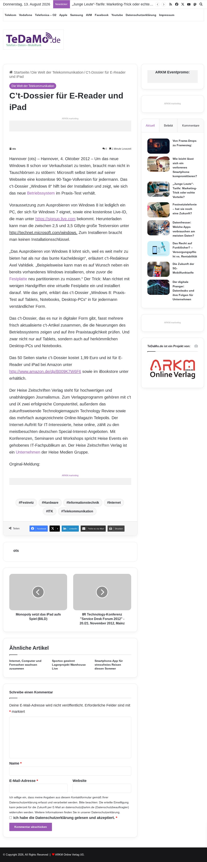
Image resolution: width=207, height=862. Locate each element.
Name (15, 763)
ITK (50, 511)
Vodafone (25, 15)
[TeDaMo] (33, 40)
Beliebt (168, 125)
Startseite (21, 72)
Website (80, 781)
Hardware (51, 502)
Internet (115, 502)
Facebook (102, 15)
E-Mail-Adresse (23, 781)
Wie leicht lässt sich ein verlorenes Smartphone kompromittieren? (185, 167)
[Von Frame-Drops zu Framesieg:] (158, 146)
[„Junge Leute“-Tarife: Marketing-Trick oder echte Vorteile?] (158, 189)
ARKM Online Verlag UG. (70, 854)
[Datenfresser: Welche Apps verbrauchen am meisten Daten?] (158, 227)
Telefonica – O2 (45, 15)
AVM (89, 15)
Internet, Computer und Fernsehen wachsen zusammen (25, 664)
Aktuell (150, 125)
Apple (63, 15)
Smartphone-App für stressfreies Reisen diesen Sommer (109, 664)
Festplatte (18, 279)
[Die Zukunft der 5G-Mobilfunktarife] (158, 269)
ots (14, 148)
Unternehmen (28, 452)
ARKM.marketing (70, 118)
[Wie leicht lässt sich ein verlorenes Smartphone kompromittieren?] (158, 164)
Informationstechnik (83, 502)
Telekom (10, 15)
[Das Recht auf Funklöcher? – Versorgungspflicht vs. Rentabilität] (158, 248)
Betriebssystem (41, 193)
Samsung (76, 15)
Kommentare (190, 125)
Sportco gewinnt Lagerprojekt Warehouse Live (69, 664)
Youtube (117, 15)
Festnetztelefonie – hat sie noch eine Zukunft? (185, 209)
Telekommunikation (78, 511)
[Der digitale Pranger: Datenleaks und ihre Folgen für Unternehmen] (158, 287)
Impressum (166, 15)
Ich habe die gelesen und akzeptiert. (65, 818)
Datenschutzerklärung (141, 15)
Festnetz (27, 502)
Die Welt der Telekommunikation (57, 72)
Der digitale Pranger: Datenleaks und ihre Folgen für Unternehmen (183, 290)
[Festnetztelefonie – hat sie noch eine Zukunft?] (158, 209)
